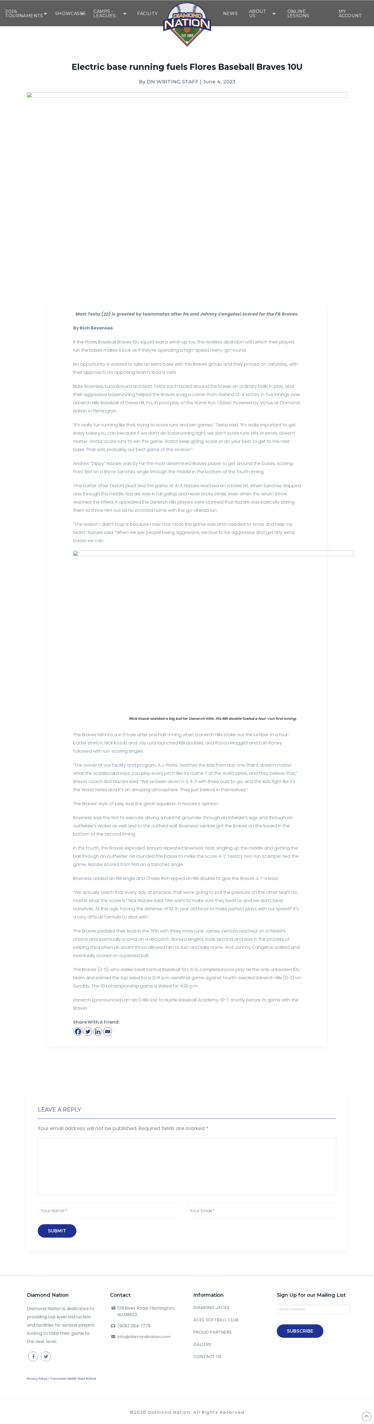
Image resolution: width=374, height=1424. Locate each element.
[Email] (107, 1031)
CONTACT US (207, 1356)
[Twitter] (88, 1031)
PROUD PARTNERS (212, 1332)
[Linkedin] (97, 1031)
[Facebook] (78, 1031)
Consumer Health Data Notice (73, 1378)
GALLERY (202, 1344)
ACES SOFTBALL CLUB (215, 1320)
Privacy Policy (37, 1378)
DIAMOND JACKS (211, 1307)
